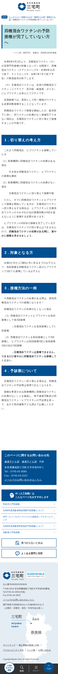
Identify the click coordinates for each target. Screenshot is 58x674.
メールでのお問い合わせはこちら (23, 480)
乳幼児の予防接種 (11, 504)
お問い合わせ (44, 650)
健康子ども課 (29, 461)
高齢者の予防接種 (11, 532)
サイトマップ (9, 645)
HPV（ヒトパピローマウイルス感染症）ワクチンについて (28, 518)
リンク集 (31, 650)
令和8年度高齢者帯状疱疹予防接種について (23, 526)
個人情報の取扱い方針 (29, 645)
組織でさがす (27, 17)
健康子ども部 (39, 17)
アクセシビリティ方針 (13, 650)
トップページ (14, 17)
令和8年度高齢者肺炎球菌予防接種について (23, 510)
